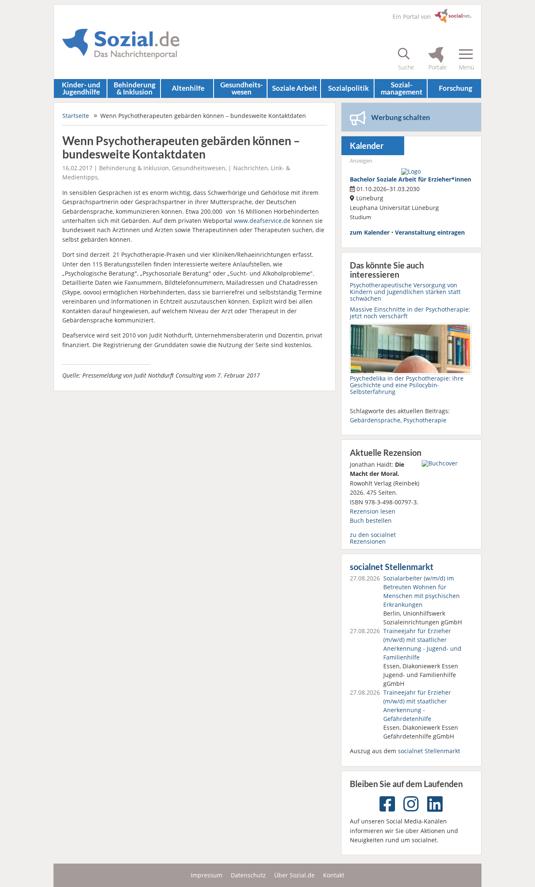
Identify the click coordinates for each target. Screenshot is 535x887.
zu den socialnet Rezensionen (373, 538)
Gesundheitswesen (198, 168)
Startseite (75, 116)
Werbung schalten (400, 117)
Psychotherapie (424, 420)
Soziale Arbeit (294, 88)
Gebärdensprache (375, 420)
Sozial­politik (348, 88)
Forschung (455, 88)
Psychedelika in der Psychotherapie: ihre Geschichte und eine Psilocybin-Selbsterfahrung (407, 385)
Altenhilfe (188, 88)
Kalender (367, 146)
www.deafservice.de (262, 221)
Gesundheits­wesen (241, 88)
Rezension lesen (372, 511)
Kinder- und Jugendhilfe (81, 88)
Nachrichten (250, 168)
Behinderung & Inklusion (134, 88)
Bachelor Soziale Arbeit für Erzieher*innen (410, 179)
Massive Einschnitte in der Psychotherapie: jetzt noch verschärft (410, 312)
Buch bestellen (371, 520)
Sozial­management (402, 88)
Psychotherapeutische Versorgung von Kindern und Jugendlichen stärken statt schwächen (405, 291)
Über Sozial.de (294, 875)
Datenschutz (248, 875)
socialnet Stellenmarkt (391, 567)
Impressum (206, 875)
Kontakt (333, 875)
